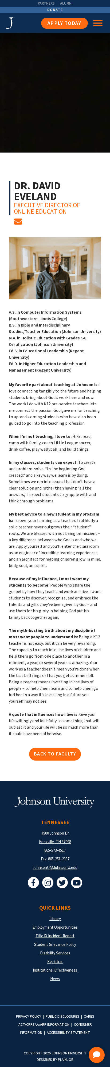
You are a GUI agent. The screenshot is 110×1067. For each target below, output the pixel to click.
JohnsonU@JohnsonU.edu (55, 867)
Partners (46, 3)
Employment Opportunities (55, 927)
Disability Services (55, 953)
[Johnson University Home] (23, 23)
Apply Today (64, 23)
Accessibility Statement (68, 1032)
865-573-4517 (55, 850)
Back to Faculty (55, 754)
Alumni (66, 3)
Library (55, 919)
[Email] (18, 223)
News (55, 979)
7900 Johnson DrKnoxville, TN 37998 (55, 838)
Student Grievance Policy (55, 944)
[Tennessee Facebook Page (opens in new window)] (33, 882)
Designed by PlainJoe (55, 1059)
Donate (55, 10)
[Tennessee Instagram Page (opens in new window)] (47, 882)
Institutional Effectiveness (55, 970)
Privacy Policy (28, 1016)
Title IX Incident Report (55, 936)
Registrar (55, 962)
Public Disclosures (62, 1016)
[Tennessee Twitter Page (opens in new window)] (62, 882)
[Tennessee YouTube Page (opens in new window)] (76, 882)
